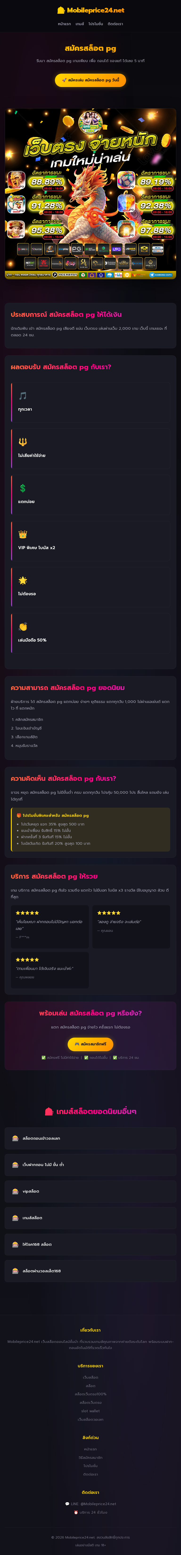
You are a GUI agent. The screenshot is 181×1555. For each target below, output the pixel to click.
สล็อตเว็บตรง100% (91, 1394)
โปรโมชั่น (96, 24)
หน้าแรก (64, 24)
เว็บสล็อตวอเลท (90, 1419)
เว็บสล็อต (90, 1377)
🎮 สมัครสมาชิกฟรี (90, 1044)
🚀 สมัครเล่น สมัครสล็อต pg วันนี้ (90, 80)
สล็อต (90, 1385)
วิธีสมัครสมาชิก (90, 1457)
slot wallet (90, 1411)
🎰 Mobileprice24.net (90, 10)
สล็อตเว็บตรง (91, 1402)
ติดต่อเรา (115, 24)
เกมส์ (80, 24)
